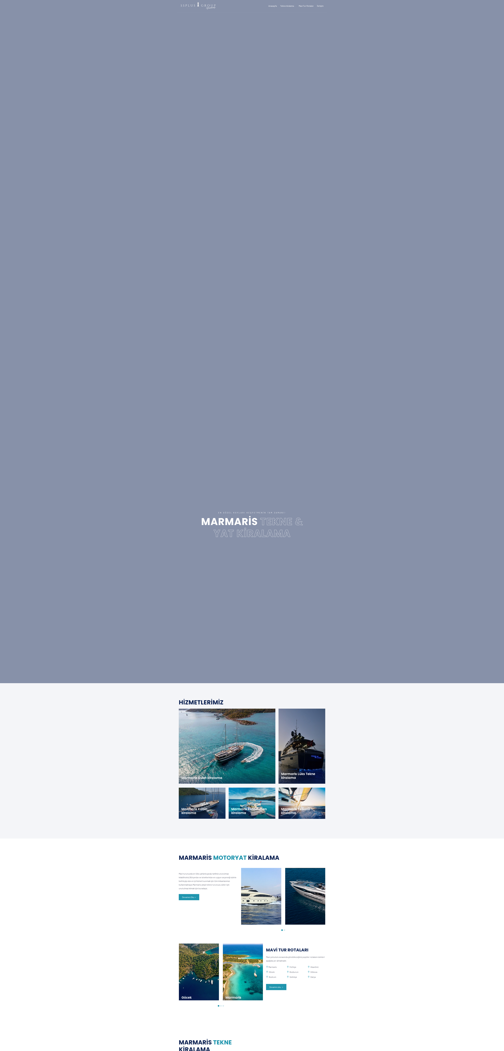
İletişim (320, 6)
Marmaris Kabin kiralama (194, 811)
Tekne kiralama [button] (287, 6)
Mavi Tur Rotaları (306, 6)
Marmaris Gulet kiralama (201, 778)
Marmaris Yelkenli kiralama (295, 811)
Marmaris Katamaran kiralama (249, 811)
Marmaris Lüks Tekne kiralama (298, 776)
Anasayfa (272, 6)
